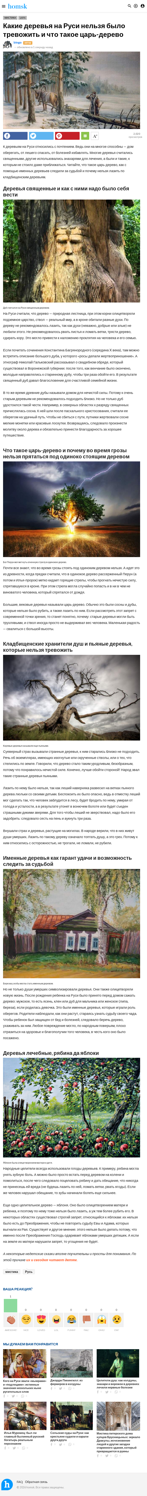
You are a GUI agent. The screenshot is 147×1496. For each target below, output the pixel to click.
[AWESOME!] (10, 1320)
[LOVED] (41, 1320)
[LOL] (56, 1320)
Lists (22, 17)
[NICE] (26, 1320)
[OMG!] (101, 1320)
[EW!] (116, 1320)
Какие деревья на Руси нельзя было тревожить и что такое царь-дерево (64, 29)
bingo (18, 42)
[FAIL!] (86, 1320)
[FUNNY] (71, 1320)
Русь (29, 1271)
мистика (11, 1271)
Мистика (10, 17)
